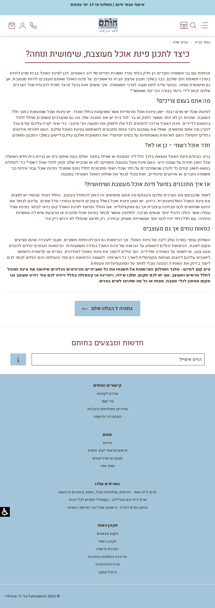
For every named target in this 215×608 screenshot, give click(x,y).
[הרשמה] (18, 359)
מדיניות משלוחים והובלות (107, 409)
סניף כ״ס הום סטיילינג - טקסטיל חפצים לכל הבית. (107, 499)
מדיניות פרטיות (107, 564)
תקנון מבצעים (107, 533)
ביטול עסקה (107, 572)
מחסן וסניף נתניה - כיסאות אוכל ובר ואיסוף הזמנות (107, 507)
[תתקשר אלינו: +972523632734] (33, 25)
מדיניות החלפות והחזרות (107, 556)
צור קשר (107, 401)
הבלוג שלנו (181, 42)
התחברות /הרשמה (108, 416)
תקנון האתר (108, 541)
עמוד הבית (202, 42)
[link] (183, 25)
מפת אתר (107, 465)
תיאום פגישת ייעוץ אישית (107, 450)
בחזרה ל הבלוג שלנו (111, 308)
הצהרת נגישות (107, 548)
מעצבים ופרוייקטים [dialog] (108, 458)
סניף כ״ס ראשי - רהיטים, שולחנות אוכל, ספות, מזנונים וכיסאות (108, 492)
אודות (107, 442)
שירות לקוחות (107, 393)
